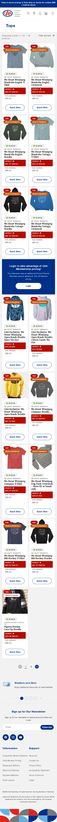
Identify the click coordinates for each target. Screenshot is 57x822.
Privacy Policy (35, 765)
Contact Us (34, 760)
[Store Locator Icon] (34, 13)
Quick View (15, 107)
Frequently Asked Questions (15, 755)
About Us (33, 755)
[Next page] (37, 666)
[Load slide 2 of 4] (26, 698)
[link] (20, 666)
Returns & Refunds (11, 770)
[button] (53, 13)
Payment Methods (11, 775)
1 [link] (25, 667)
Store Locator (9, 780)
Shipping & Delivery (11, 765)
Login (28, 286)
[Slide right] (41, 698)
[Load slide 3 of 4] (30, 698)
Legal (31, 780)
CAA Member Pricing (12, 760)
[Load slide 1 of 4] (21, 698)
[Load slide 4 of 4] (35, 698)
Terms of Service (36, 775)
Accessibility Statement (39, 770)
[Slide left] (16, 698)
